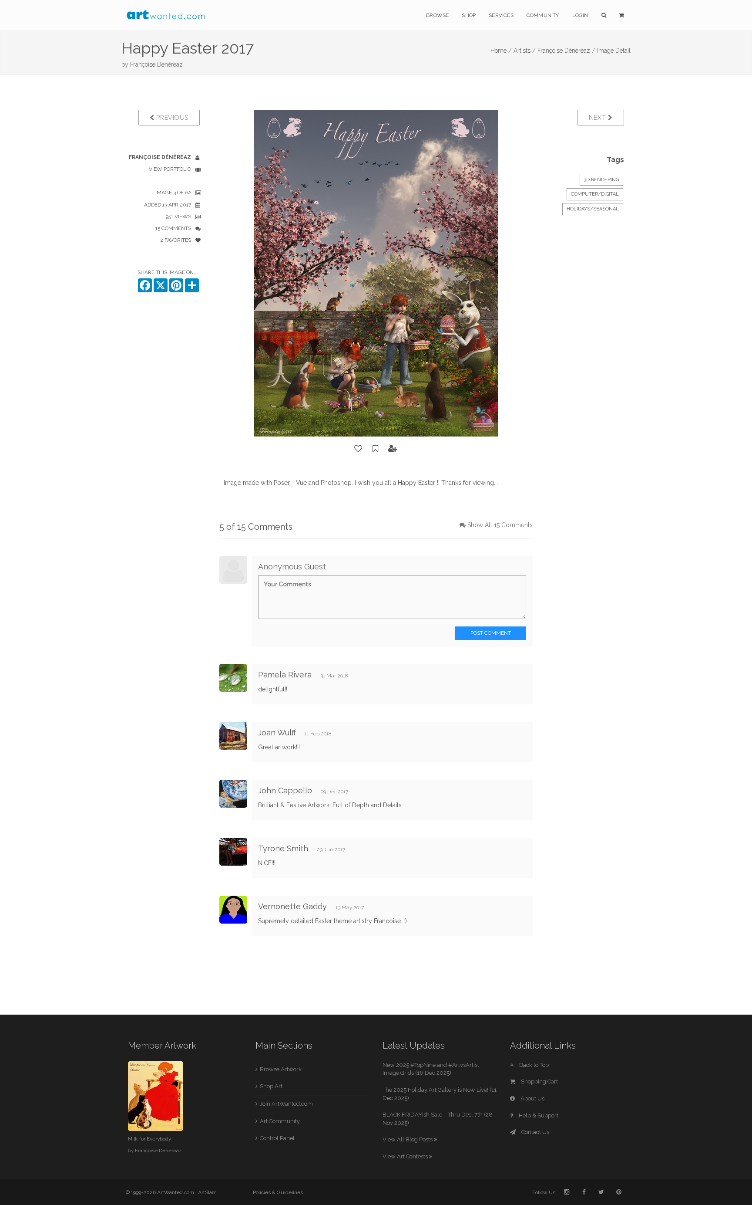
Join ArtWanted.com (286, 1103)
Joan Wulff (277, 732)
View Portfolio (170, 169)
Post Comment (490, 633)
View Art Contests (406, 1156)
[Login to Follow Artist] (393, 449)
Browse (437, 15)
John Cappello (285, 790)
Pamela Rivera (285, 674)
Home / (501, 50)
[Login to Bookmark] (376, 449)
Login (580, 15)
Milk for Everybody (149, 1139)
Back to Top (533, 1065)
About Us (531, 1098)
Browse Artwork (281, 1069)
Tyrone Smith (283, 848)
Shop (469, 15)
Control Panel (277, 1138)
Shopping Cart (539, 1081)
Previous (171, 117)
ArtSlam (207, 1192)
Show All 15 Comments (500, 524)
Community (543, 15)
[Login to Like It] (358, 449)
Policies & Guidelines (278, 1192)
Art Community (280, 1121)
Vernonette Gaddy (292, 906)
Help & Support (537, 1115)
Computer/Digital (595, 194)
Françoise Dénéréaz (156, 64)
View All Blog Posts (408, 1139)
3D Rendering (601, 180)
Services (501, 15)
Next (598, 117)
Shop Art (271, 1086)
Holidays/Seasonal (593, 209)
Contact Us (534, 1132)
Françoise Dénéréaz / (566, 50)
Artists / (525, 50)
